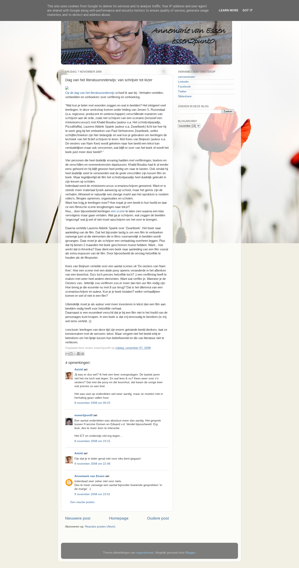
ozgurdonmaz (145, 552)
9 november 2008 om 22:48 (92, 463)
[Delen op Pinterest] (83, 354)
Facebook (184, 86)
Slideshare (185, 96)
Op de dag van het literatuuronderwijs (90, 92)
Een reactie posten (82, 502)
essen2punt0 (83, 415)
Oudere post (158, 518)
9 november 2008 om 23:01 (92, 494)
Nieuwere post (77, 518)
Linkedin (183, 81)
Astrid (78, 369)
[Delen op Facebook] (79, 354)
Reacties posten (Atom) (100, 526)
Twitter (182, 91)
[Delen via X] (75, 354)
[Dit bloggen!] (71, 354)
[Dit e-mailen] (67, 354)
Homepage (119, 518)
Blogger (190, 552)
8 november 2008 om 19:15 (92, 441)
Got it (247, 10)
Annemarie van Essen (89, 476)
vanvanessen (186, 76)
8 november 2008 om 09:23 (92, 402)
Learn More (228, 10)
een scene (118, 211)
